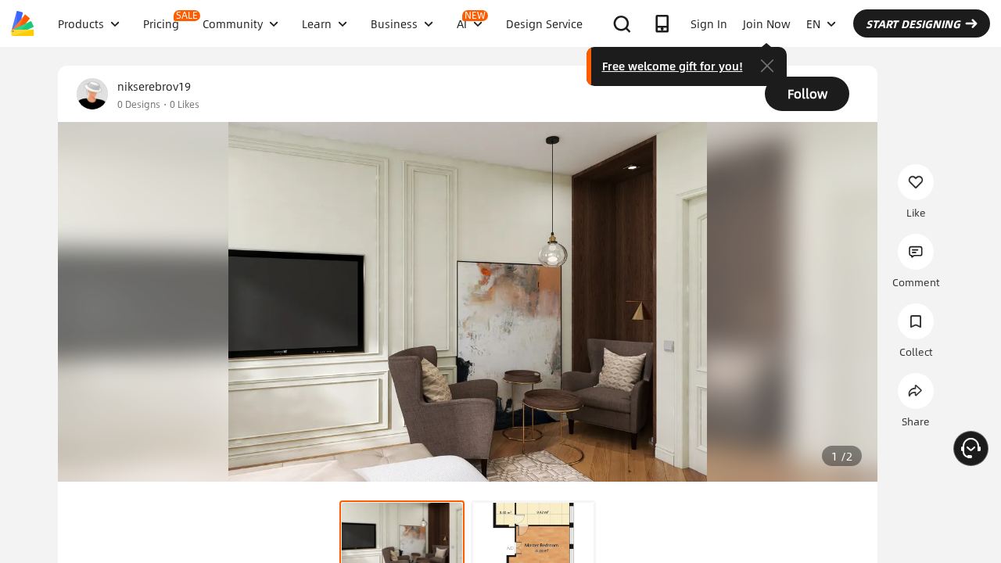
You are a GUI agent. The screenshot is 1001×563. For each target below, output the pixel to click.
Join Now (767, 23)
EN (813, 23)
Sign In (709, 23)
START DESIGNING (913, 23)
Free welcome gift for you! (672, 66)
